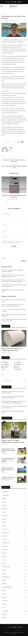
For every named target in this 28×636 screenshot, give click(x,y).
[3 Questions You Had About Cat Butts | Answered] (21, 480)
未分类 (14, 617)
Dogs (14, 522)
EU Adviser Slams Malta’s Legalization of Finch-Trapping (8, 460)
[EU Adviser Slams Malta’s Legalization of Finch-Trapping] (21, 461)
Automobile (14, 495)
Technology (14, 611)
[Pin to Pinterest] (20, 142)
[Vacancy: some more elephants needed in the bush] (21, 470)
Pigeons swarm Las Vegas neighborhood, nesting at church (13, 441)
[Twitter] (8, 2)
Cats (14, 512)
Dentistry (14, 515)
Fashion (14, 536)
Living (14, 570)
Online (14, 594)
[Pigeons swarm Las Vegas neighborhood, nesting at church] (14, 430)
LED (14, 560)
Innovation (14, 549)
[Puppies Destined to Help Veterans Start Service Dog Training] (21, 451)
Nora (7, 20)
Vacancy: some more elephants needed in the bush (8, 469)
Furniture (14, 539)
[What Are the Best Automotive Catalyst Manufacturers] (14, 338)
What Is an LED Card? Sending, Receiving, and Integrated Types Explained (13, 275)
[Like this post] (16, 142)
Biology (14, 498)
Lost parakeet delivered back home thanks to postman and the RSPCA (12, 305)
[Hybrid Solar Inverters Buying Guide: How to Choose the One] (14, 184)
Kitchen (14, 556)
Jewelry (14, 553)
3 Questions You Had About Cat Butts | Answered (8, 478)
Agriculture (14, 492)
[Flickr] (15, 2)
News (14, 590)
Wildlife (14, 614)
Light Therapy (14, 566)
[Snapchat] (21, 2)
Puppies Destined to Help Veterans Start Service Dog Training (9, 450)
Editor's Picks (14, 532)
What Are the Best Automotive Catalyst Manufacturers (12, 349)
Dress (14, 526)
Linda (3, 299)
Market (14, 580)
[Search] (26, 6)
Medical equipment (14, 587)
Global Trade (14, 543)
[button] (3, 189)
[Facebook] (6, 2)
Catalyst (14, 509)
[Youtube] (19, 2)
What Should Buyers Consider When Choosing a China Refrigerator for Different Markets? (14, 280)
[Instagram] (10, 2)
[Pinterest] (12, 627)
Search (3, 258)
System (14, 604)
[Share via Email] (22, 142)
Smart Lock (14, 600)
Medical (14, 583)
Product (14, 597)
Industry (14, 546)
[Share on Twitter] (19, 142)
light (14, 563)
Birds (14, 502)
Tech (14, 607)
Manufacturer (14, 577)
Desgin (14, 519)
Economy (14, 529)
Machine (14, 573)
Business (14, 505)
